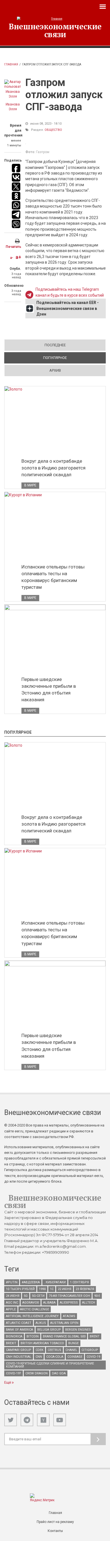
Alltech (88, 1302)
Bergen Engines (78, 1329)
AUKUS (41, 1323)
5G (26, 1296)
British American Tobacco (42, 1343)
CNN (39, 1357)
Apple (11, 1309)
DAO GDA (59, 1373)
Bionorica (14, 1336)
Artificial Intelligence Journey (32, 1316)
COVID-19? (13, 1373)
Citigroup (90, 1350)
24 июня (12, 1296)
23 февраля (85, 1289)
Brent (95, 1336)
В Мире (30, 485)
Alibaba (49, 1302)
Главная (11, 64)
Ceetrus (54, 1350)
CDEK (39, 1350)
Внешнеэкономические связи (55, 30)
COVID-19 (93, 1357)
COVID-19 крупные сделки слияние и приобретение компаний (50, 1365)
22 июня (64, 1289)
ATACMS (69, 1316)
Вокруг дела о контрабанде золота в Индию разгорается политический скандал (53, 467)
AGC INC (12, 1302)
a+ (18, 257)
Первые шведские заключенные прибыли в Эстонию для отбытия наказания (48, 689)
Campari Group (18, 1350)
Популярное (74, 358)
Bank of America (19, 1329)
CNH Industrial (18, 1357)
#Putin (11, 1282)
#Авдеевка (31, 1282)
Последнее (55, 345)
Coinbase (74, 1357)
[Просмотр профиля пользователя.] (12, 89)
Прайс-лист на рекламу (55, 1522)
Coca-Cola (54, 1357)
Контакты (55, 1531)
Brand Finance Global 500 (64, 1336)
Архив (55, 370)
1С (52, 1289)
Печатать (13, 247)
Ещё (8, 1382)
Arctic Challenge (34, 1309)
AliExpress (69, 1302)
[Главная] (55, 19)
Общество (53, 130)
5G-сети (38, 1296)
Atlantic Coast (18, 1323)
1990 (42, 1289)
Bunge (73, 1343)
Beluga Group (49, 1329)
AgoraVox (30, 1302)
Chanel (71, 1350)
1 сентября (79, 1282)
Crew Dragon (36, 1373)
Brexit (11, 1343)
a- (11, 258)
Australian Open (64, 1323)
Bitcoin (33, 1336)
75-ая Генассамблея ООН (69, 1296)
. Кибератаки (55, 1282)
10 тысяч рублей (20, 1289)
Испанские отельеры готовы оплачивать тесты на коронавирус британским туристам (53, 577)
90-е (97, 1296)
